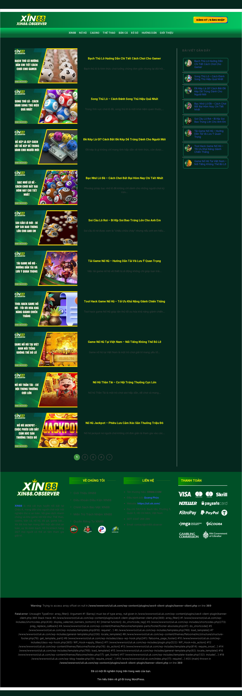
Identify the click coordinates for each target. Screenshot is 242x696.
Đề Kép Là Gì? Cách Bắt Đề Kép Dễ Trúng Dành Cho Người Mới (124, 139)
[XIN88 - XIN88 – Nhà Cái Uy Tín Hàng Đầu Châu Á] (32, 20)
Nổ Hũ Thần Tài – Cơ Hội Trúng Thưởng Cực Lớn (124, 382)
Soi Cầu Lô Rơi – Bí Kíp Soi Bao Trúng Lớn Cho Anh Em (124, 220)
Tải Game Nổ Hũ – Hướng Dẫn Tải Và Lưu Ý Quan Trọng (124, 261)
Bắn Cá (123, 32)
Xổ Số (134, 32)
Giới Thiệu (166, 32)
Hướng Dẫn (149, 32)
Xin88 (72, 32)
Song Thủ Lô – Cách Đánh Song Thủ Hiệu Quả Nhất (124, 99)
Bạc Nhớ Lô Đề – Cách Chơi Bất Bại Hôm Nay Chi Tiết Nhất (124, 178)
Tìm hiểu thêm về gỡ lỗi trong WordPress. (121, 679)
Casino (95, 32)
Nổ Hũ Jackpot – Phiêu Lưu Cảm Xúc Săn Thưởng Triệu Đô (124, 423)
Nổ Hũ (83, 32)
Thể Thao (109, 32)
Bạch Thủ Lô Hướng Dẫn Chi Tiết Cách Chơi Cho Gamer (124, 58)
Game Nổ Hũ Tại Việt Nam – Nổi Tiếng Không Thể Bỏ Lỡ (124, 342)
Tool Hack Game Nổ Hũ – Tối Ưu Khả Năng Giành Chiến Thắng (124, 301)
